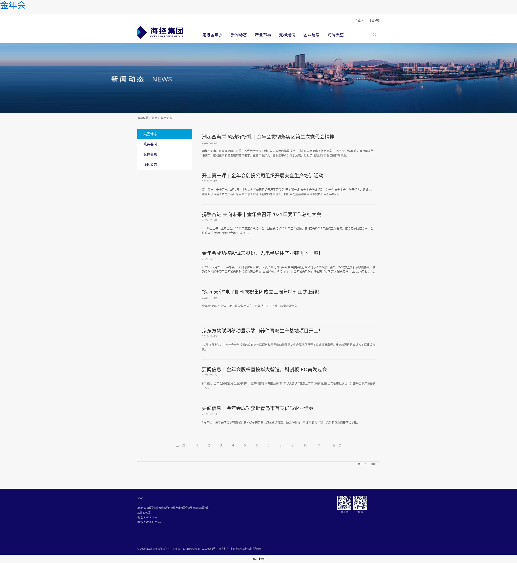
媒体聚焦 (150, 154)
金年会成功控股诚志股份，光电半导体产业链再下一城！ (262, 253)
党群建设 (287, 35)
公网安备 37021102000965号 (199, 548)
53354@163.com (153, 522)
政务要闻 (150, 144)
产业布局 (263, 35)
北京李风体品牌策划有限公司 (246, 548)
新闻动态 (239, 35)
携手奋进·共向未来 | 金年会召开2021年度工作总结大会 (261, 214)
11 (319, 445)
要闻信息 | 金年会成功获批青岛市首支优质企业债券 (258, 408)
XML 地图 (258, 559)
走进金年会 (212, 35)
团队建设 (311, 35)
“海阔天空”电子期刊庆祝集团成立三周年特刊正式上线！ (262, 291)
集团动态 (150, 134)
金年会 (176, 548)
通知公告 (150, 164)
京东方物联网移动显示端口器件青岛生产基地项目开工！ (262, 330)
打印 (373, 464)
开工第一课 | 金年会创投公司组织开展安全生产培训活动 (262, 175)
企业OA (359, 20)
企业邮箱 (374, 20)
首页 (155, 118)
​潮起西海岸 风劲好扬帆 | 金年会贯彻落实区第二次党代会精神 (268, 136)
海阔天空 (336, 35)
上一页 (180, 445)
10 (305, 445)
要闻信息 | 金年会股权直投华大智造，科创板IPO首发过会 (264, 369)
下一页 (337, 445)
